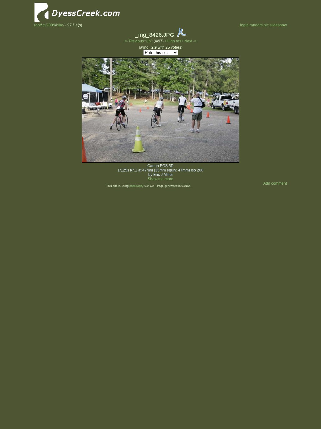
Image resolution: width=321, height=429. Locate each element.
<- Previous (134, 41)
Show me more (160, 179)
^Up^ (148, 41)
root (37, 25)
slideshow (278, 25)
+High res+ (174, 41)
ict (43, 25)
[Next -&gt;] (160, 161)
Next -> (190, 41)
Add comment (275, 183)
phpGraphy (136, 185)
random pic (259, 25)
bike (59, 25)
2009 (50, 25)
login (244, 25)
